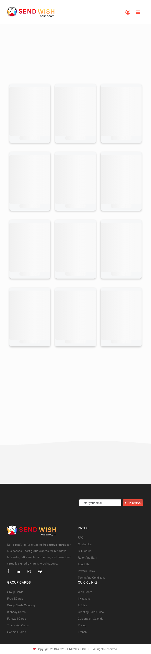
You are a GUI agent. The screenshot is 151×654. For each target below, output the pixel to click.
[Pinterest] (40, 572)
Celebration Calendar (91, 618)
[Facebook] (8, 572)
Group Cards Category (21, 605)
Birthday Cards (16, 612)
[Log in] (127, 12)
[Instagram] (29, 572)
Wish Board (85, 592)
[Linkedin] (18, 572)
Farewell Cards (16, 618)
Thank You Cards (18, 625)
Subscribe (133, 502)
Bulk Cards (84, 551)
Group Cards (15, 592)
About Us (83, 564)
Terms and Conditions (91, 577)
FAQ (80, 537)
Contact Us (85, 544)
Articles (82, 605)
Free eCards (15, 598)
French (82, 632)
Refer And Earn (87, 557)
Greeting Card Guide (91, 612)
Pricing (82, 625)
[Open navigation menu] (138, 12)
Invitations (84, 598)
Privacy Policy (86, 571)
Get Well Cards (16, 632)
